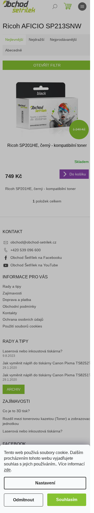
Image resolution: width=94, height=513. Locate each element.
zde (7, 470)
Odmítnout (23, 500)
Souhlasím (66, 499)
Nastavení (45, 483)
